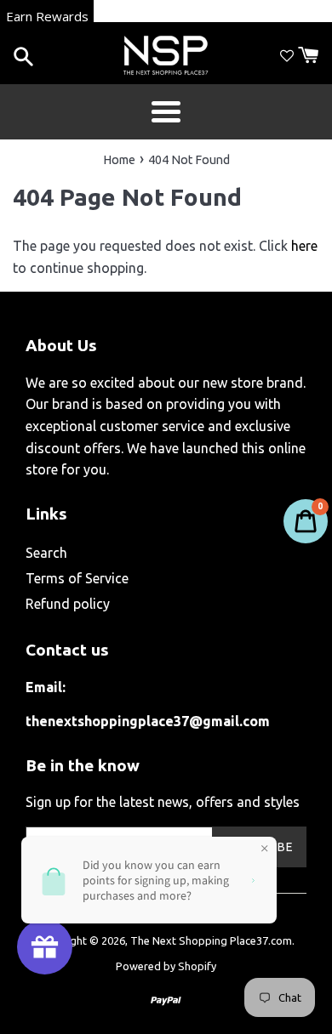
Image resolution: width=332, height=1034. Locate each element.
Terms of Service (77, 578)
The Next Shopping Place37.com (211, 940)
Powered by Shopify (166, 966)
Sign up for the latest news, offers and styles (163, 802)
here (304, 245)
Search (46, 552)
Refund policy (68, 603)
